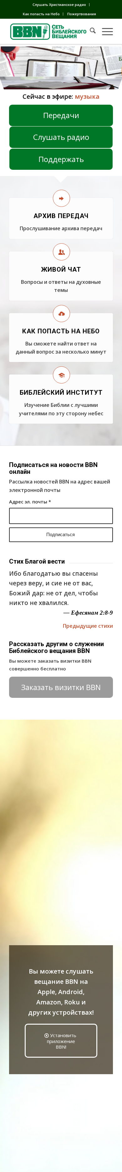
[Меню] (104, 31)
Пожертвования (81, 14)
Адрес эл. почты (30, 501)
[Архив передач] (61, 198)
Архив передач (61, 216)
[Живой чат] (61, 251)
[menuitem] (59, 4)
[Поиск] (90, 31)
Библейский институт (61, 392)
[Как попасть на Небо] (61, 313)
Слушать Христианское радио (59, 4)
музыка (87, 96)
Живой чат (61, 269)
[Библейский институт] (61, 375)
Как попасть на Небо (41, 14)
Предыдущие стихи (88, 625)
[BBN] (50, 31)
